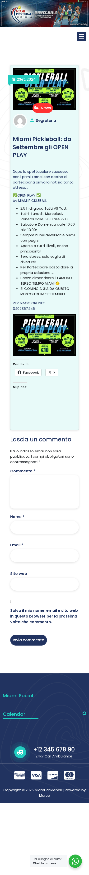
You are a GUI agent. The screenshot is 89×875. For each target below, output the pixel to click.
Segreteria (46, 120)
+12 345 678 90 (54, 749)
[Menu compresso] (81, 36)
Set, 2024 (26, 79)
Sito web (18, 573)
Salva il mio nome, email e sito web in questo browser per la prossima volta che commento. (44, 616)
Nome (17, 516)
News (45, 108)
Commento (22, 471)
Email (16, 545)
